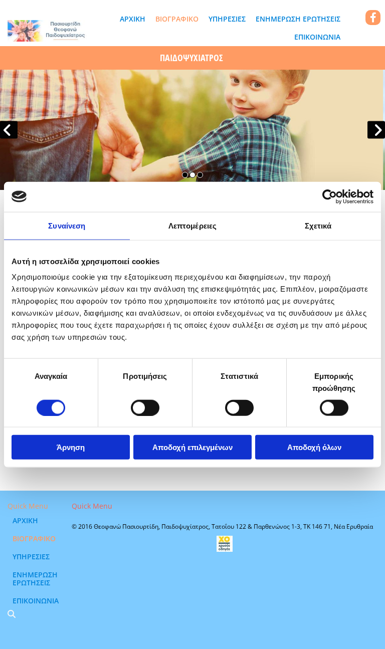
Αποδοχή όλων (314, 447)
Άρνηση (71, 447)
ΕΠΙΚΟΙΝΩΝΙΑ (317, 37)
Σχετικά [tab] (318, 225)
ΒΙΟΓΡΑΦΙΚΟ (177, 19)
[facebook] (372, 17)
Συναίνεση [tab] (66, 225)
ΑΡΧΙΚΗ (132, 19)
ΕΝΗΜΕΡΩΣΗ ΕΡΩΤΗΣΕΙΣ (298, 19)
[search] (12, 614)
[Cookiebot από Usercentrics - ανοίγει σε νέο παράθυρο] (329, 196)
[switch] (145, 407)
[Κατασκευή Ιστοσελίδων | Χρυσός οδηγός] (224, 544)
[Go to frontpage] (48, 31)
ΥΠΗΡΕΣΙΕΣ (227, 19)
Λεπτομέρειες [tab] (192, 225)
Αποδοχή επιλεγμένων (192, 447)
